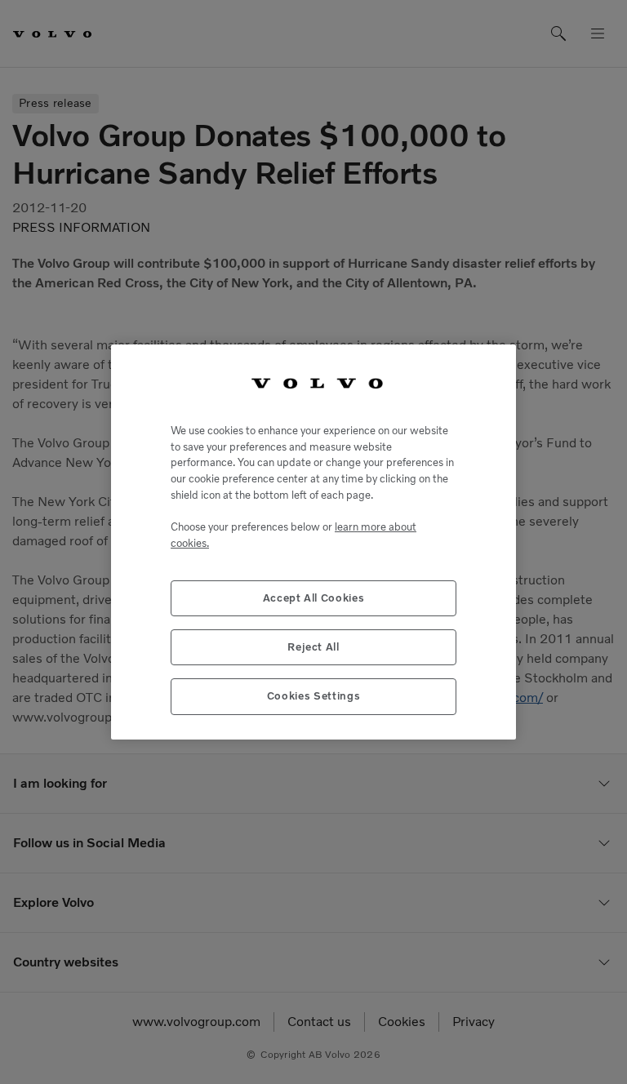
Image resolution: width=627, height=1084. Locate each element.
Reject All (313, 647)
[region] (313, 541)
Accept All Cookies (314, 598)
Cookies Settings (314, 696)
